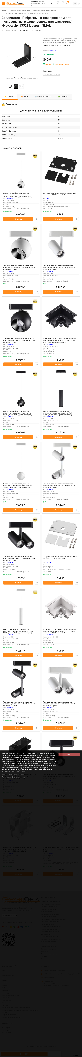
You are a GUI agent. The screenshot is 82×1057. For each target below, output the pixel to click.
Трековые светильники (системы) (44, 10)
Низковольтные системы (39, 13)
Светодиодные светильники (20, 10)
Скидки (48, 64)
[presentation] (9, 58)
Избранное (25, 30)
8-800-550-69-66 (37, 2)
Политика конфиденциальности (13, 777)
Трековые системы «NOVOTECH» (15, 13)
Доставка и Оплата (62, 64)
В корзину (18, 219)
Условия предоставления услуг (13, 774)
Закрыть (79, 1056)
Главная (4, 10)
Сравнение (37, 30)
